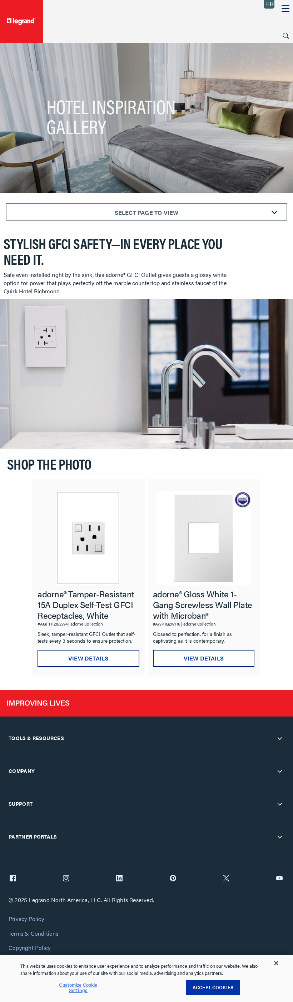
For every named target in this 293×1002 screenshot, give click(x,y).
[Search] (285, 35)
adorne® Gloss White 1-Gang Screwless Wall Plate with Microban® (202, 604)
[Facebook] (13, 879)
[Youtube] (279, 879)
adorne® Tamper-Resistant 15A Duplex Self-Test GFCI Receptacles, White (86, 604)
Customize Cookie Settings (78, 987)
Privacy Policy (26, 919)
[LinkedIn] (119, 879)
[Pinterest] (173, 879)
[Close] (276, 963)
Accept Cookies (213, 987)
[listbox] (146, 573)
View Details (88, 658)
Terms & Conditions (34, 933)
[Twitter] (226, 879)
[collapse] (279, 738)
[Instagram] (66, 879)
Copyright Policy (29, 948)
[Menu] (285, 8)
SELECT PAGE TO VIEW (147, 212)
